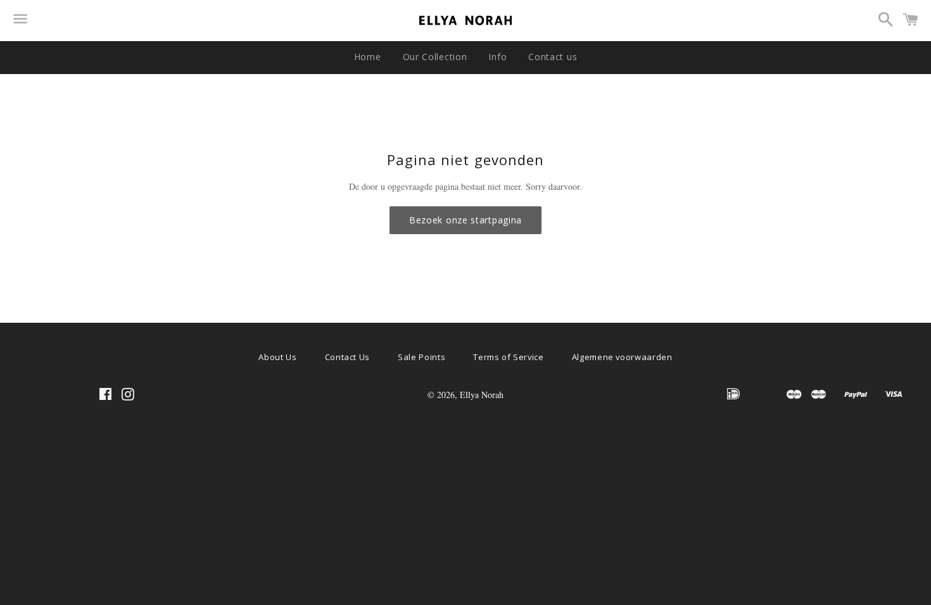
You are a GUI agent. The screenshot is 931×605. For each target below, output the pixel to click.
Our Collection (435, 57)
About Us (277, 357)
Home (367, 57)
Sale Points (421, 357)
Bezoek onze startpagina (465, 220)
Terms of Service (508, 357)
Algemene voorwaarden (622, 357)
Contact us (552, 57)
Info (497, 57)
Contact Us (347, 357)
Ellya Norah (482, 395)
